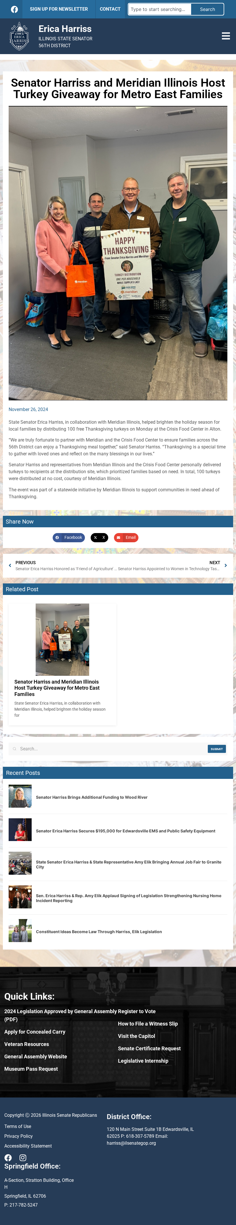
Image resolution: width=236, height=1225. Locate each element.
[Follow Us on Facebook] (14, 9)
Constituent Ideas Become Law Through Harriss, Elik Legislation (99, 931)
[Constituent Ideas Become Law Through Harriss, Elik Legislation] (20, 940)
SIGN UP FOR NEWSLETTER (59, 9)
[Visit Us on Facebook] (8, 1157)
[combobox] (160, 9)
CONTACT (110, 9)
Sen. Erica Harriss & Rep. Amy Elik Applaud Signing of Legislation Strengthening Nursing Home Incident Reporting (128, 898)
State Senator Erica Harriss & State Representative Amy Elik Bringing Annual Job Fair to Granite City (128, 864)
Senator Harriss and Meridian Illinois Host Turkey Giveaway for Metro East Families (57, 688)
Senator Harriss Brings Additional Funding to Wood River (92, 797)
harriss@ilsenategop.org (131, 1143)
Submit (217, 749)
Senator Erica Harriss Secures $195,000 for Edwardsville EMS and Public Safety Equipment (125, 830)
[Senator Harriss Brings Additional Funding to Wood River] (20, 806)
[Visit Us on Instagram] (22, 1157)
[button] (226, 36)
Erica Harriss (65, 28)
